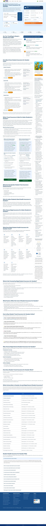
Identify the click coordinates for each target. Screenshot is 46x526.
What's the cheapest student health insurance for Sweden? (12, 465)
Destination (27, 10)
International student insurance (17, 494)
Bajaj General (6, 3)
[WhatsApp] (37, 1)
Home (3, 3)
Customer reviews (25, 497)
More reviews (39, 256)
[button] (16, 74)
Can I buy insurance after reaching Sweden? (10, 470)
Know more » (37, 214)
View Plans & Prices (25, 180)
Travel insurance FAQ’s (26, 494)
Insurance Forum (15, 504)
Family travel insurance (6, 501)
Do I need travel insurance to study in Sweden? (10, 458)
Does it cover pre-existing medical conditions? (10, 476)
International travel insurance (6, 494)
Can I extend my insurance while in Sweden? (10, 481)
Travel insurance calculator (6, 497)
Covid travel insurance (5, 504)
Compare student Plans (16, 501)
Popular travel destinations (6, 500)
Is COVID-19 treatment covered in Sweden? (10, 474)
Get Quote (10, 92)
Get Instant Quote (10, 179)
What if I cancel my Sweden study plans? (9, 483)
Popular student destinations (16, 500)
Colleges (14, 497)
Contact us (35, 497)
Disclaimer (35, 494)
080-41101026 (14, 507)
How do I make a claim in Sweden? (8, 485)
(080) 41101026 (40, 1)
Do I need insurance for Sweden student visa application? (12, 472)
